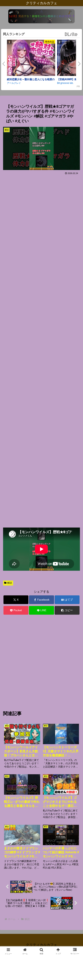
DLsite (71, 34)
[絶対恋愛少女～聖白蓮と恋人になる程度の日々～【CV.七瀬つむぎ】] (31, 58)
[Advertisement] (41, 350)
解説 (9, 583)
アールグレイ (14, 82)
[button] (67, 610)
